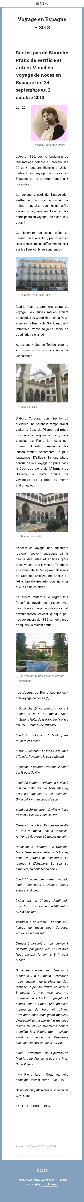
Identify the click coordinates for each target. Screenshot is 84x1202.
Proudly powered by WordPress (35, 1179)
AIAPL (52, 1146)
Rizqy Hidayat (49, 1184)
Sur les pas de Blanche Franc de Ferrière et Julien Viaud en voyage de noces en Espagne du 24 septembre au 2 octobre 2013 (42, 75)
